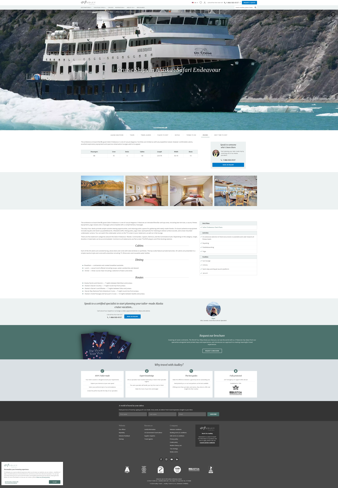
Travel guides (146, 135)
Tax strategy (174, 449)
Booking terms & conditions (178, 432)
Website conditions (175, 429)
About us (130, 7)
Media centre (174, 452)
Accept (55, 482)
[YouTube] (171, 459)
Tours (132, 135)
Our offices (122, 429)
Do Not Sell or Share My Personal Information (11, 482)
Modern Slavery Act (176, 445)
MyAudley (122, 432)
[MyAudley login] (205, 3)
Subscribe (213, 414)
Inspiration (119, 7)
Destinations (85, 7)
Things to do (191, 135)
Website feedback (124, 436)
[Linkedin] (177, 459)
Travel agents (148, 439)
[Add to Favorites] (333, 14)
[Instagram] (166, 459)
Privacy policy (174, 439)
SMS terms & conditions (177, 436)
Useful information (149, 429)
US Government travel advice (153, 432)
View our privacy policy (43, 477)
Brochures (141, 7)
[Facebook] (161, 459)
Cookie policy (174, 442)
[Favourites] (201, 3)
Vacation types (99, 7)
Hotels (177, 135)
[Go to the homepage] (88, 3)
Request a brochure (212, 351)
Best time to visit (220, 135)
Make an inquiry (228, 165)
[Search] (255, 7)
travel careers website (207, 442)
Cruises (111, 7)
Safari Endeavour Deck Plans (212, 227)
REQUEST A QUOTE (249, 2)
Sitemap (121, 439)
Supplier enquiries (149, 436)
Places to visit (162, 135)
